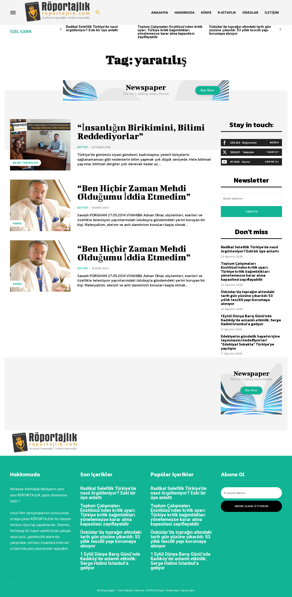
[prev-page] (61, 29)
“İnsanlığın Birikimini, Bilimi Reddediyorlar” (141, 131)
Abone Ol (272, 161)
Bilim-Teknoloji (25, 163)
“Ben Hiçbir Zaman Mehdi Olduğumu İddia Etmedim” (133, 192)
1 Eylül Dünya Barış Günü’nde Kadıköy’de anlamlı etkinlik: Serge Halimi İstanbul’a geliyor (251, 320)
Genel (17, 223)
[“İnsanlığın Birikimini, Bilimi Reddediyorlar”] (40, 144)
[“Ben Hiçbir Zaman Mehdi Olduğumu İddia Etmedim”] (40, 205)
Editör (82, 147)
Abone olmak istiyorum (251, 506)
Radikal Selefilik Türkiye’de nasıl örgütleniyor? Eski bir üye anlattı (92, 28)
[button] (97, 12)
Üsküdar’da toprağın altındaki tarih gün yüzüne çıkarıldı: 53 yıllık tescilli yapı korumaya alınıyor (240, 30)
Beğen (274, 142)
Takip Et (272, 152)
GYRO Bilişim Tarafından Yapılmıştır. (170, 590)
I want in (251, 211)
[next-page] (280, 29)
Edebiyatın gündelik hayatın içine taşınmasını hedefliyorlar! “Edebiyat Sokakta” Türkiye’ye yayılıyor (250, 342)
